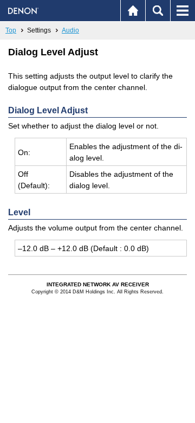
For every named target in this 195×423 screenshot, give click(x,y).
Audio (70, 30)
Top (10, 30)
